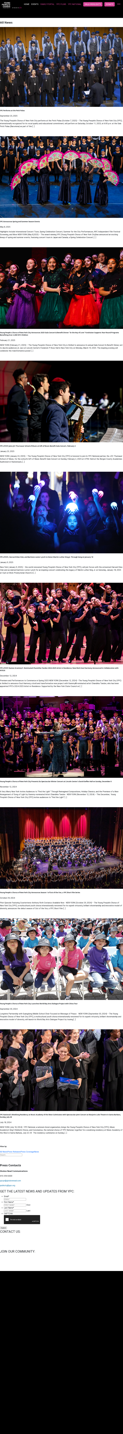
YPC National (74, 4)
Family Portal (47, 4)
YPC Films (61, 4)
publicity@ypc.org (7, 1185)
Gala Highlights (93, 4)
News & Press (31, 1265)
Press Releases (14, 1152)
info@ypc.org (5, 1236)
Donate (109, 4)
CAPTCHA (8, 1213)
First (28, 1205)
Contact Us (6, 1265)
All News (3, 1152)
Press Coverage (27, 1152)
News (36, 1152)
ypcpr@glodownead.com (10, 1181)
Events (34, 4)
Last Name (9, 1208)
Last (28, 1211)
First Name (9, 1202)
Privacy (44, 1265)
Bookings (18, 1265)
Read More (7, 132)
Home (26, 4)
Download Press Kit (61, 1158)
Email (6, 1196)
